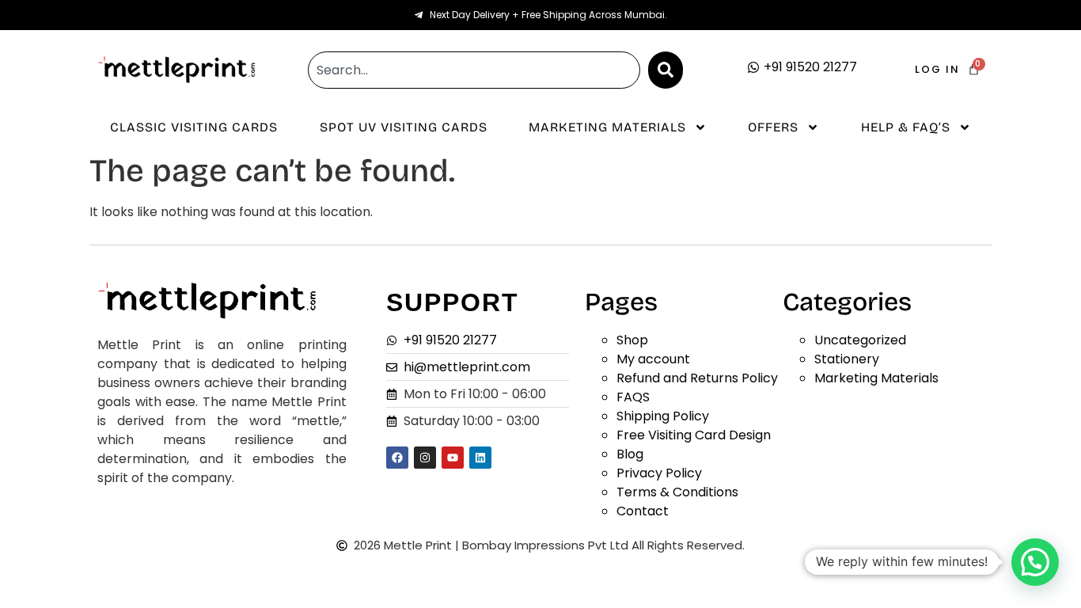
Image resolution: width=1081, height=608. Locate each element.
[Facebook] (397, 457)
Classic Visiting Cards (194, 127)
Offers (773, 127)
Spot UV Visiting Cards (403, 127)
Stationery (846, 359)
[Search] (665, 70)
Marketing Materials (607, 127)
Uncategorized (860, 340)
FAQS (633, 397)
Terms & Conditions (677, 492)
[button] (1035, 562)
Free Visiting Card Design (693, 435)
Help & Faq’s (905, 127)
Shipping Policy (662, 416)
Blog (629, 454)
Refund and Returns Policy (697, 378)
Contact (642, 511)
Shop (632, 340)
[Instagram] (425, 457)
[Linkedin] (480, 457)
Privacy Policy (659, 473)
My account (653, 359)
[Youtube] (453, 457)
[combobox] (474, 70)
